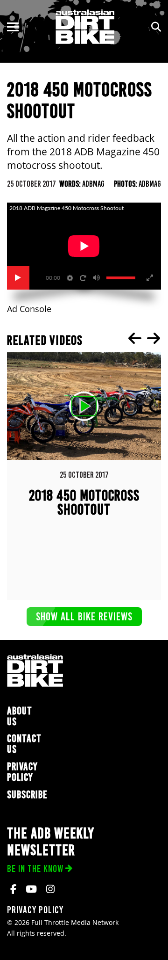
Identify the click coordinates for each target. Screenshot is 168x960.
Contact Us (24, 744)
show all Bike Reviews (84, 616)
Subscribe (27, 794)
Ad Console (29, 309)
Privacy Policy (22, 772)
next (153, 338)
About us (19, 716)
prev (134, 338)
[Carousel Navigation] (144, 338)
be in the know (35, 868)
